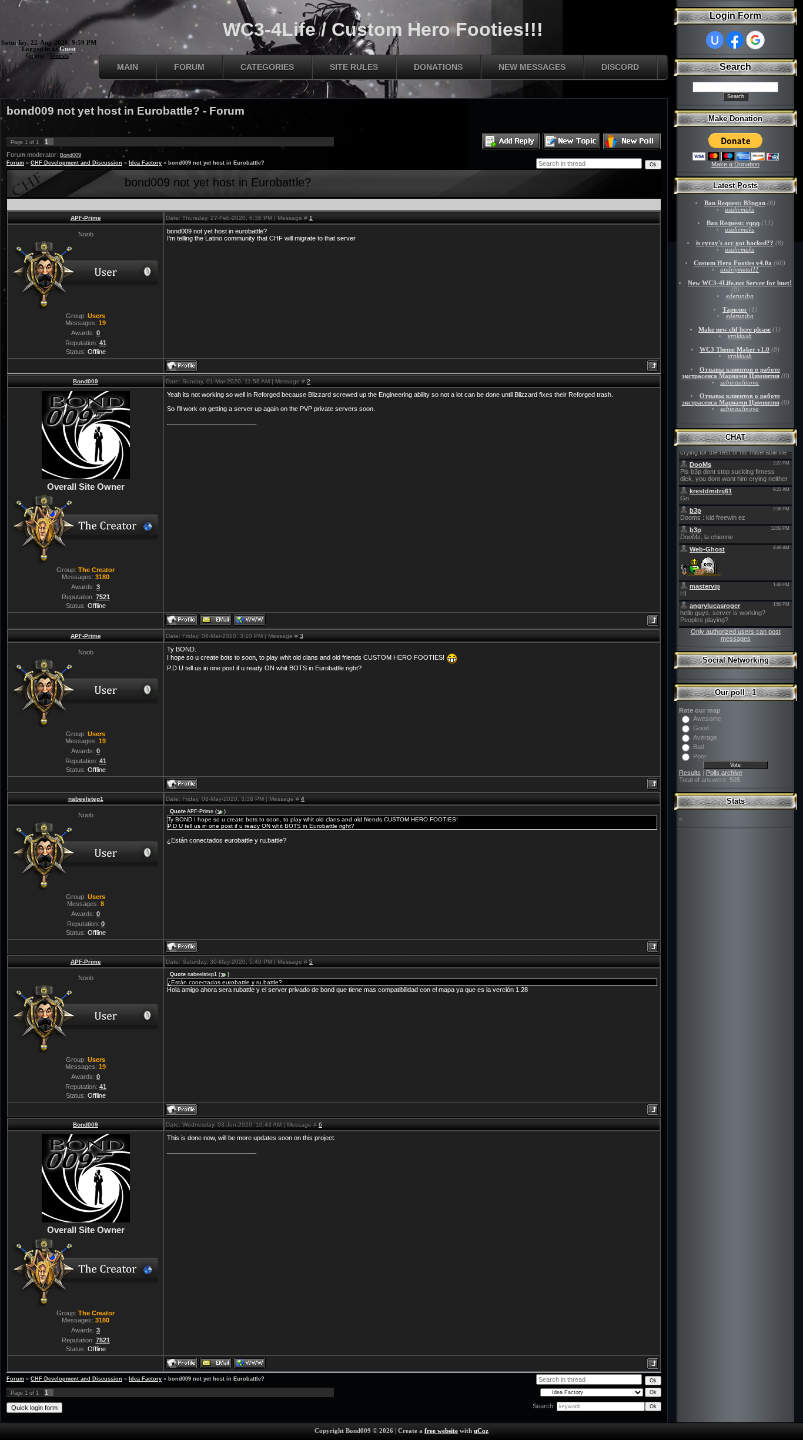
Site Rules (354, 67)
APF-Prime (86, 218)
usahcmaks (739, 209)
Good (701, 727)
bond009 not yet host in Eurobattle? (216, 163)
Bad (698, 746)
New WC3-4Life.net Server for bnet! (740, 283)
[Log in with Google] (755, 40)
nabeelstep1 (85, 799)
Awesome (707, 718)
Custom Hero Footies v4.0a (733, 263)
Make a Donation (735, 164)
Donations (438, 67)
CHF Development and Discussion (76, 163)
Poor (700, 756)
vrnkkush (740, 336)
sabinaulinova (739, 382)
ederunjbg (740, 296)
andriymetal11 (739, 269)
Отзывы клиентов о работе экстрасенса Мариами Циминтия (731, 372)
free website (441, 1431)
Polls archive (724, 772)
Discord (620, 67)
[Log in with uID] (715, 40)
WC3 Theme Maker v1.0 (734, 349)
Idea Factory (145, 163)
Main (127, 67)
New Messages (532, 67)
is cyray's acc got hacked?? (735, 243)
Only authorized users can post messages (736, 635)
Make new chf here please (734, 329)
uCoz (481, 1431)
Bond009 (70, 155)
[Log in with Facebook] (735, 40)
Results (690, 772)
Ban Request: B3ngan (734, 203)
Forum (189, 67)
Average (705, 737)
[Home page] (249, 620)
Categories (267, 67)
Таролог (734, 309)
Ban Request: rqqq (733, 223)
